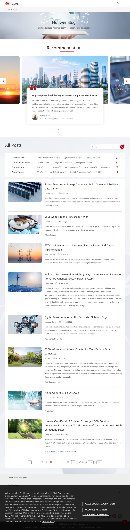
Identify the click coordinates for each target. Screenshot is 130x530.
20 (55, 462)
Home (7, 10)
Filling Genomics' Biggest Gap (62, 392)
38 (68, 462)
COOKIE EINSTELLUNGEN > (96, 514)
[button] (3, 81)
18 (46, 462)
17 (42, 462)
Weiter (99, 462)
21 (60, 462)
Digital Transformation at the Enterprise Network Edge (76, 317)
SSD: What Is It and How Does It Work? (68, 216)
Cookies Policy (48, 521)
